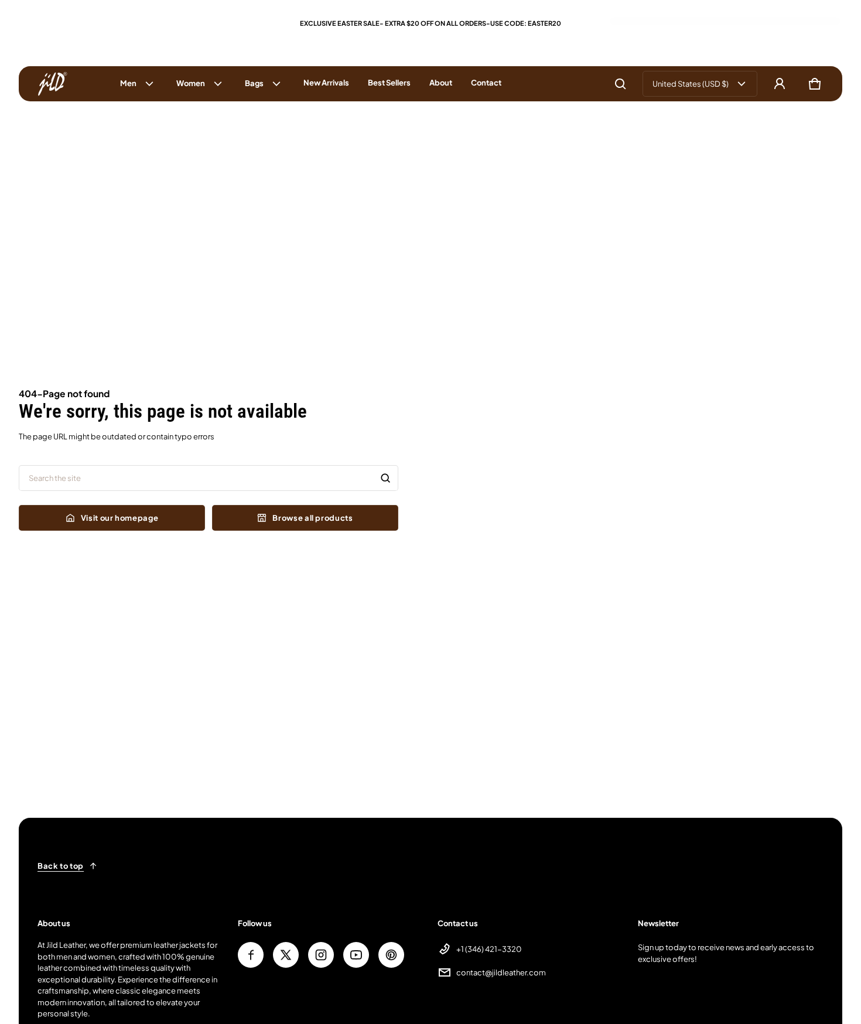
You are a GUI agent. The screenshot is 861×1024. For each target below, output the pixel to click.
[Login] (779, 84)
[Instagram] (321, 955)
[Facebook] (251, 955)
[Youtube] (356, 955)
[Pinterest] (391, 955)
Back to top (60, 866)
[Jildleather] (52, 83)
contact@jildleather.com (501, 972)
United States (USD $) (690, 83)
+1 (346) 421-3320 (489, 949)
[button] (620, 84)
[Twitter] (286, 955)
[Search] (385, 478)
